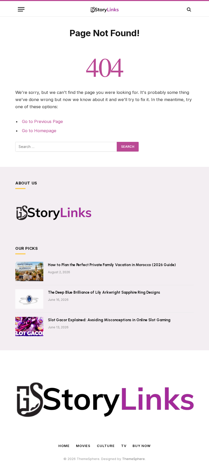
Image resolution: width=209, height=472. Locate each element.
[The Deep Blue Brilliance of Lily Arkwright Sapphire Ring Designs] (29, 299)
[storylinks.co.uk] (104, 9)
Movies (83, 446)
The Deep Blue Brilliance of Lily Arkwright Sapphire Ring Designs (104, 292)
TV (123, 446)
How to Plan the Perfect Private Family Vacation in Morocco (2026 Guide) (112, 265)
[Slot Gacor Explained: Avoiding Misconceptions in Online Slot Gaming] (29, 326)
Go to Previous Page (42, 121)
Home (64, 446)
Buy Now (141, 446)
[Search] (188, 9)
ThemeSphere (133, 459)
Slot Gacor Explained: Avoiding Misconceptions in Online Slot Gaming (109, 320)
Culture (105, 446)
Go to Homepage (39, 130)
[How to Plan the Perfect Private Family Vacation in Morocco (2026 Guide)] (29, 271)
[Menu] (21, 9)
